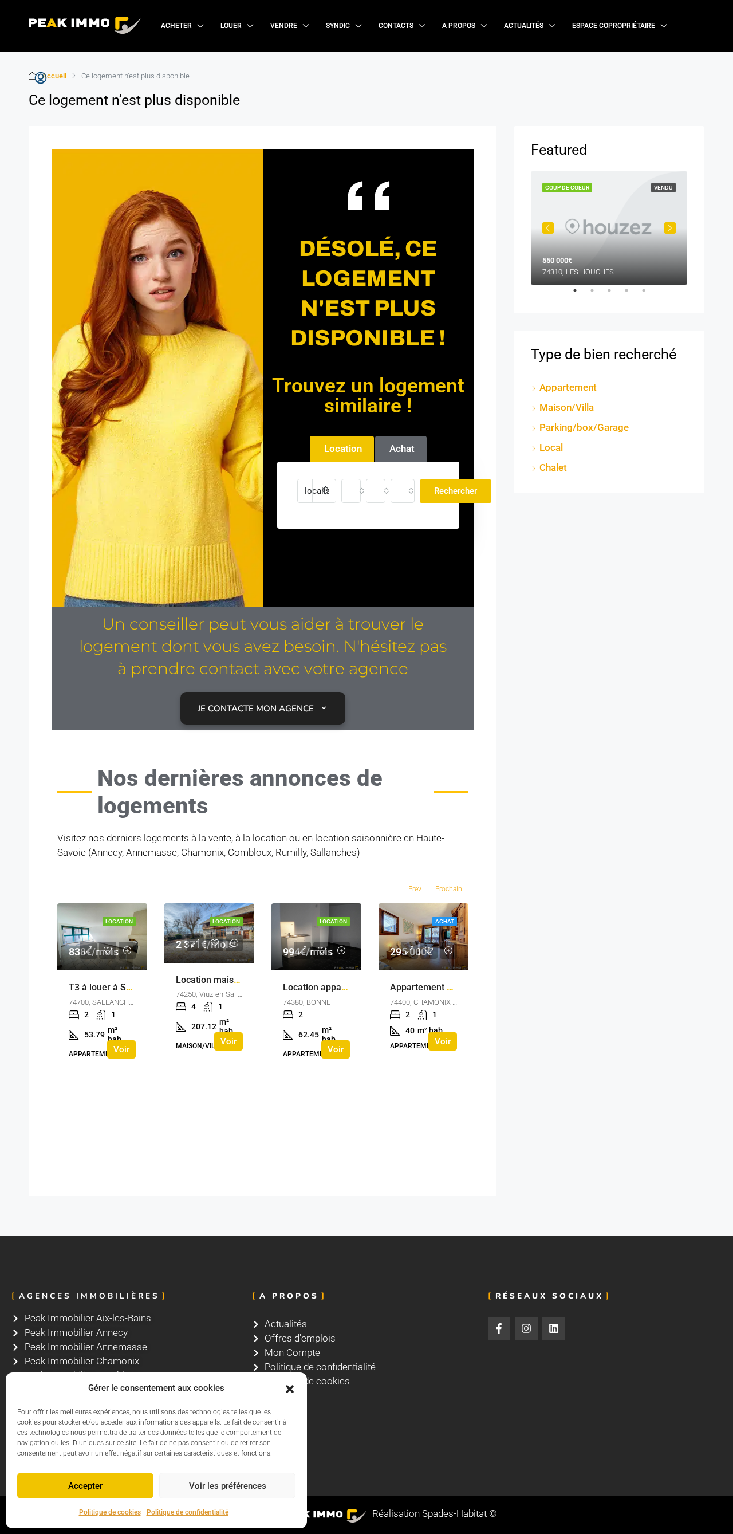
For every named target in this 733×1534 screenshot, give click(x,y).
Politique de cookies (110, 1512)
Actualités (523, 26)
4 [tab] (632, 295)
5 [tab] (649, 295)
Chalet (553, 467)
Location (119, 921)
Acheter (176, 26)
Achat (444, 921)
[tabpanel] (609, 228)
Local (551, 447)
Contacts (396, 26)
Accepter (85, 1486)
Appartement (568, 387)
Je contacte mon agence (256, 708)
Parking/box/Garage (584, 427)
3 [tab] (615, 295)
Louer (231, 26)
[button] (289, 1388)
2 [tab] (598, 295)
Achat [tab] (402, 448)
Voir (121, 1049)
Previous (548, 228)
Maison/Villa (566, 407)
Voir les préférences (227, 1486)
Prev (414, 889)
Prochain (448, 889)
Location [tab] (343, 448)
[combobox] (351, 491)
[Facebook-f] (499, 1328)
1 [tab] (580, 295)
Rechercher (455, 491)
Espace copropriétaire (613, 26)
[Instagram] (526, 1328)
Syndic (338, 26)
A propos (458, 26)
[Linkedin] (553, 1328)
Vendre (283, 26)
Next (670, 228)
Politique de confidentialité (187, 1512)
